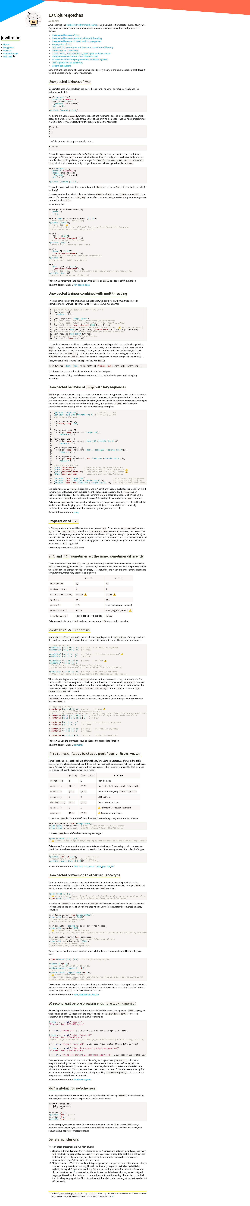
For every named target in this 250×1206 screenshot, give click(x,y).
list (112, 866)
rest (81, 866)
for (75, 284)
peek (98, 866)
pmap (76, 512)
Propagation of (61, 44)
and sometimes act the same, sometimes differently (82, 47)
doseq (81, 284)
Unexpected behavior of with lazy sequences (76, 41)
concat (87, 994)
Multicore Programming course (81, 24)
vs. (65, 50)
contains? (78, 744)
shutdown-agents (82, 1079)
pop (104, 866)
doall (87, 284)
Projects (7, 50)
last (86, 866)
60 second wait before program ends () (80, 59)
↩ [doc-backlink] (113, 1196)
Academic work (10, 53)
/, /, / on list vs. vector (81, 53)
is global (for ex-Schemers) (67, 62)
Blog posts (8, 47)
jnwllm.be (10, 37)
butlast (92, 866)
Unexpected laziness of (65, 35)
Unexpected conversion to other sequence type (75, 56)
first (76, 866)
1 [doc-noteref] (74, 1172)
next (76, 994)
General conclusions (61, 65)
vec (108, 866)
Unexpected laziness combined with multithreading (77, 38)
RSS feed (8, 56)
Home (6, 44)
